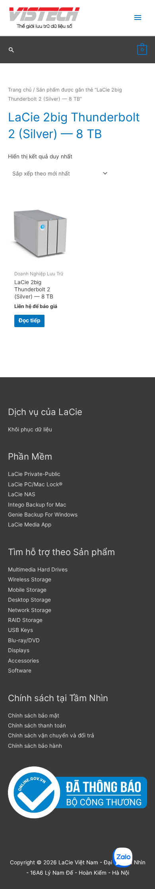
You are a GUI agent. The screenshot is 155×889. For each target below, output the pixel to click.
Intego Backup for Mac (37, 504)
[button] (11, 49)
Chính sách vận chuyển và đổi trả (51, 735)
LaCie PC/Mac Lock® (35, 484)
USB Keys (20, 630)
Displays (18, 650)
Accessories (23, 660)
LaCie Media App (29, 524)
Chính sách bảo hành (35, 746)
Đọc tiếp (30, 320)
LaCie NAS (21, 494)
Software (19, 670)
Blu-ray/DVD (24, 640)
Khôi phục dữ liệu (30, 429)
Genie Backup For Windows (43, 514)
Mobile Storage (27, 590)
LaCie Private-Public (34, 474)
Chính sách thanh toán (37, 725)
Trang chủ (19, 90)
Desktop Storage (29, 600)
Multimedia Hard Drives (38, 569)
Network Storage (29, 610)
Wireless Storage (29, 579)
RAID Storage (25, 620)
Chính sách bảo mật (33, 715)
